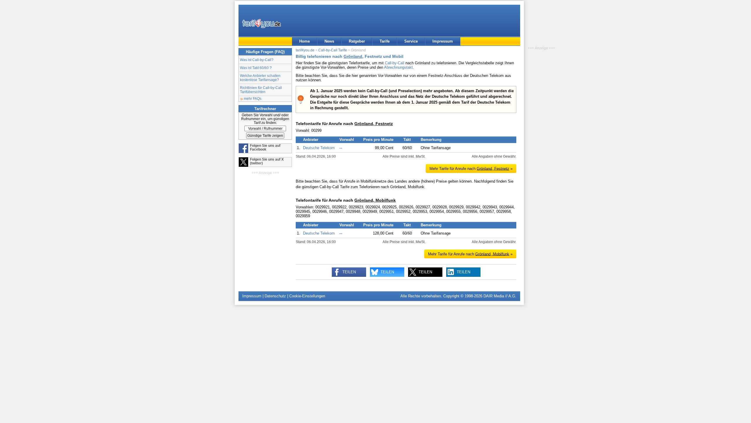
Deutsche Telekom (319, 148)
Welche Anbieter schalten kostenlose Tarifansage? (260, 78)
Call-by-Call (394, 63)
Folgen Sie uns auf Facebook (265, 147)
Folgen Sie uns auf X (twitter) (267, 161)
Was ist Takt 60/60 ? (256, 68)
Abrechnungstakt (398, 67)
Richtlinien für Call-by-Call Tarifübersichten (261, 90)
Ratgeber (357, 41)
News (329, 41)
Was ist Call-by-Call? (256, 60)
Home (304, 41)
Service (411, 41)
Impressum (442, 41)
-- (340, 148)
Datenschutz (275, 296)
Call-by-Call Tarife (332, 50)
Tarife (385, 41)
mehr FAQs (252, 98)
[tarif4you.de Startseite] (261, 23)
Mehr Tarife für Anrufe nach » (470, 168)
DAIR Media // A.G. (499, 296)
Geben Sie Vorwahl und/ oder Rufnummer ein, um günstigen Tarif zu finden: (265, 118)
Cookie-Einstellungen (307, 296)
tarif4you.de (305, 50)
